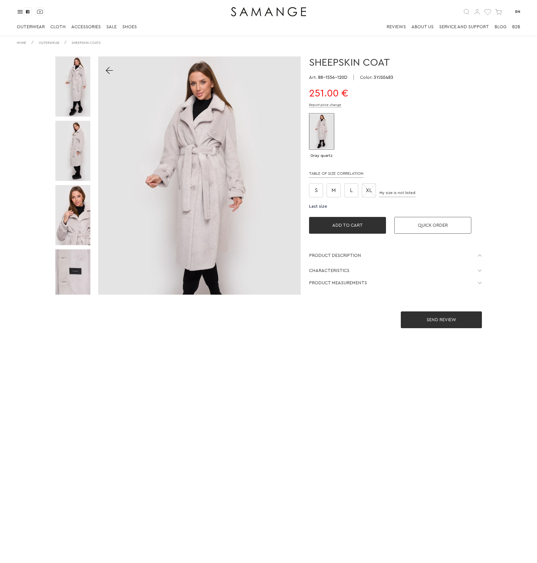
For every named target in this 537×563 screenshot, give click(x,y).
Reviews (396, 27)
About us (422, 27)
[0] (487, 11)
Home (21, 42)
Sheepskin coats (86, 42)
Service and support (464, 27)
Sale (111, 27)
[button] (395, 255)
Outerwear (31, 27)
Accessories (86, 27)
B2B (516, 27)
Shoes (129, 27)
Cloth (58, 27)
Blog (500, 27)
